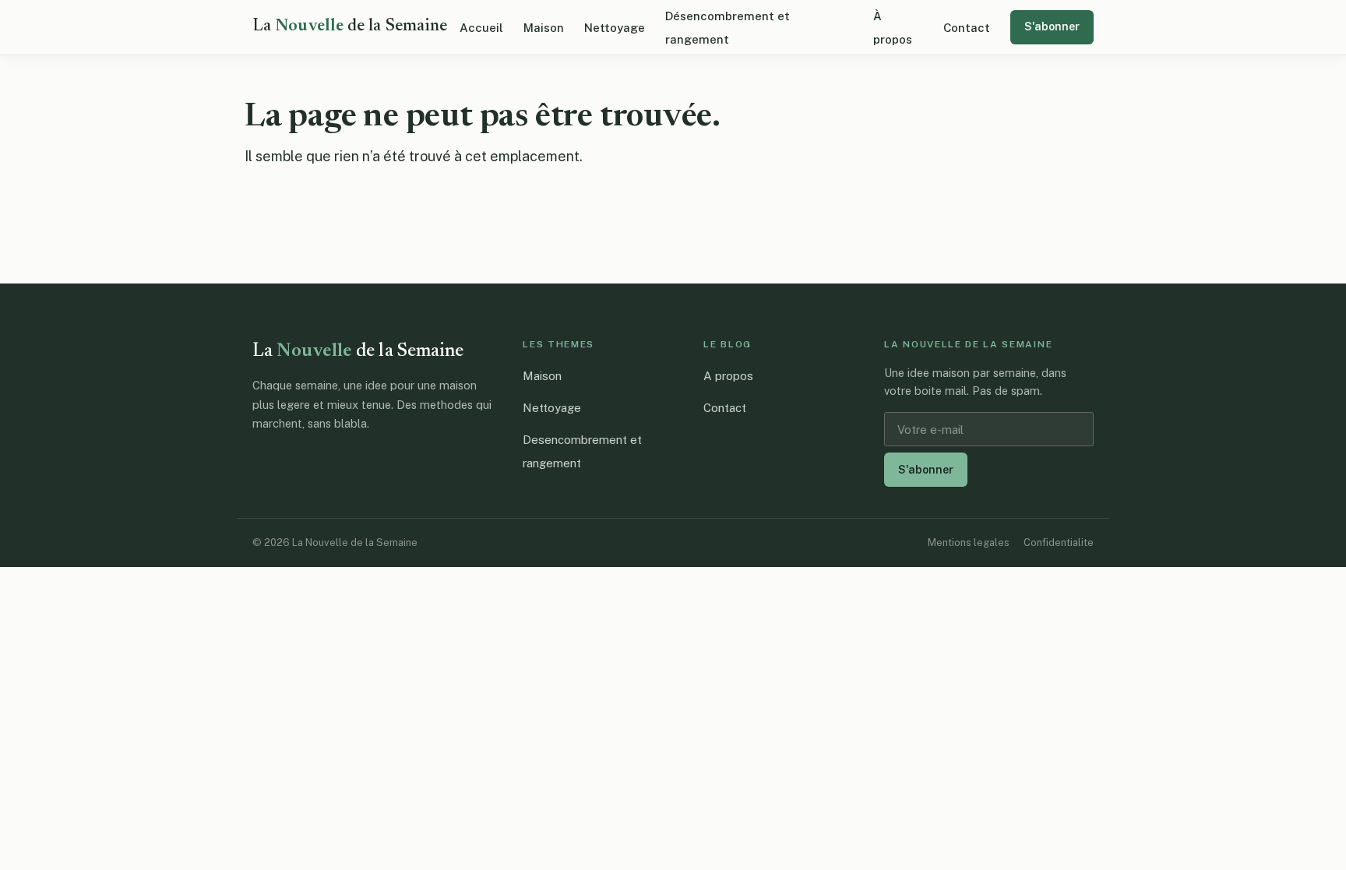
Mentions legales (969, 542)
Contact (966, 27)
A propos (728, 375)
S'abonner (1052, 26)
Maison (543, 27)
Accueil (481, 27)
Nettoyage (614, 27)
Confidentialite (1059, 542)
